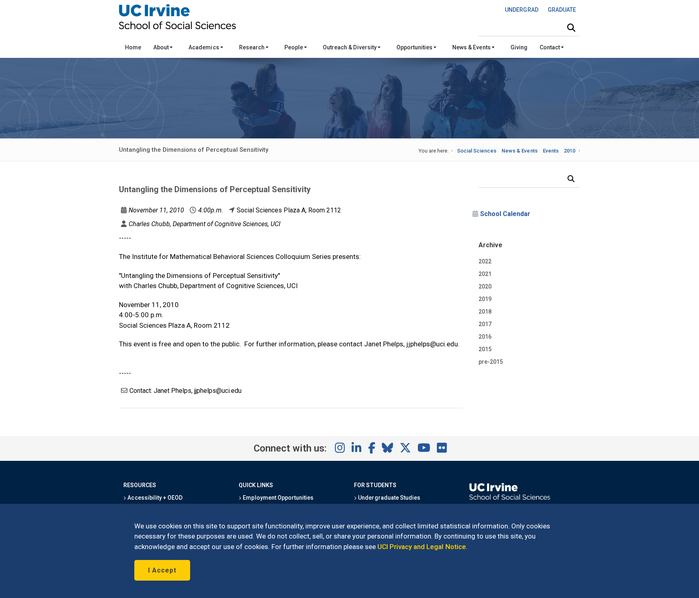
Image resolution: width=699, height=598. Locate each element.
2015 (485, 349)
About (161, 47)
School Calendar (505, 214)
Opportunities (415, 47)
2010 (569, 151)
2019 (485, 299)
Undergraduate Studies (388, 497)
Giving (518, 47)
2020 (485, 286)
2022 (485, 261)
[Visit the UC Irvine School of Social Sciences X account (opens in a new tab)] (405, 448)
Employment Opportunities (277, 497)
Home (133, 47)
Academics (204, 47)
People (294, 47)
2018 (485, 311)
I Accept (162, 570)
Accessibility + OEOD (154, 497)
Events (551, 151)
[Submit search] (571, 28)
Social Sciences (476, 151)
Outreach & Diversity (350, 47)
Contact (550, 47)
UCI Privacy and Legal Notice (421, 547)
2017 (485, 324)
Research (252, 47)
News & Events (471, 47)
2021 (485, 274)
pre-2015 (491, 361)
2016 (485, 336)
